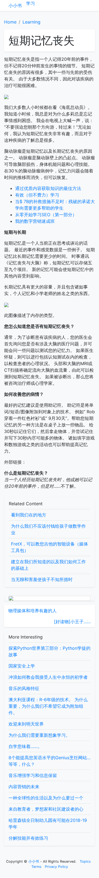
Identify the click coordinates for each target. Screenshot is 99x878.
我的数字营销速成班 (35, 221)
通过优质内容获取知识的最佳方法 (48, 188)
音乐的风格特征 (24, 688)
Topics (85, 861)
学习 (30, 3)
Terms (36, 867)
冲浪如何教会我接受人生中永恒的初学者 (48, 677)
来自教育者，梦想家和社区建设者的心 (46, 809)
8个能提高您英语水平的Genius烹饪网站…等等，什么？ (49, 761)
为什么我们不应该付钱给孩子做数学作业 (48, 529)
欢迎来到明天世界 (26, 724)
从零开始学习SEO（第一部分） (46, 214)
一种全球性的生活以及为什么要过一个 (46, 798)
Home (10, 22)
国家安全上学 (22, 666)
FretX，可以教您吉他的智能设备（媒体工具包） (49, 547)
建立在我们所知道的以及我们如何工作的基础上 (48, 565)
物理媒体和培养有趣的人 (32, 610)
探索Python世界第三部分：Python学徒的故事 (49, 651)
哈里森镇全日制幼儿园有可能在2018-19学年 (48, 824)
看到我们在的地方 (28, 515)
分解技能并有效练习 (28, 838)
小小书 (15, 5)
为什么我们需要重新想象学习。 (39, 735)
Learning (31, 22)
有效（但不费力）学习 (37, 195)
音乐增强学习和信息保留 (33, 775)
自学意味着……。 (25, 746)
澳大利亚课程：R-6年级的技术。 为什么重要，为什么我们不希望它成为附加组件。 (48, 706)
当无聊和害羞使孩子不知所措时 (42, 579)
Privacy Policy (56, 867)
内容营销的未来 (24, 786)
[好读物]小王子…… (72, 621)
